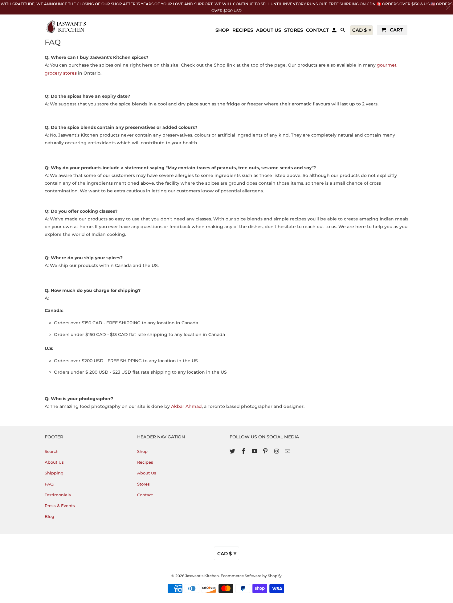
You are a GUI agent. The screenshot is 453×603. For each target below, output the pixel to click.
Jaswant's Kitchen (202, 575)
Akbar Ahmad (186, 406)
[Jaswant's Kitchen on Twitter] (233, 451)
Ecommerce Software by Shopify (251, 575)
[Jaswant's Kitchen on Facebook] (244, 451)
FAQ (49, 484)
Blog (49, 516)
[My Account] (334, 31)
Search (52, 451)
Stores (143, 484)
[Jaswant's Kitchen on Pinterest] (266, 451)
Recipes (145, 462)
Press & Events (60, 505)
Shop (142, 451)
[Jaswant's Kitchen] (66, 26)
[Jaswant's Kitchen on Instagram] (277, 451)
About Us (54, 462)
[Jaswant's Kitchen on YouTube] (255, 451)
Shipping (54, 472)
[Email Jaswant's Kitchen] (288, 451)
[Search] (343, 31)
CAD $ (226, 553)
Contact (145, 494)
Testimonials (58, 494)
